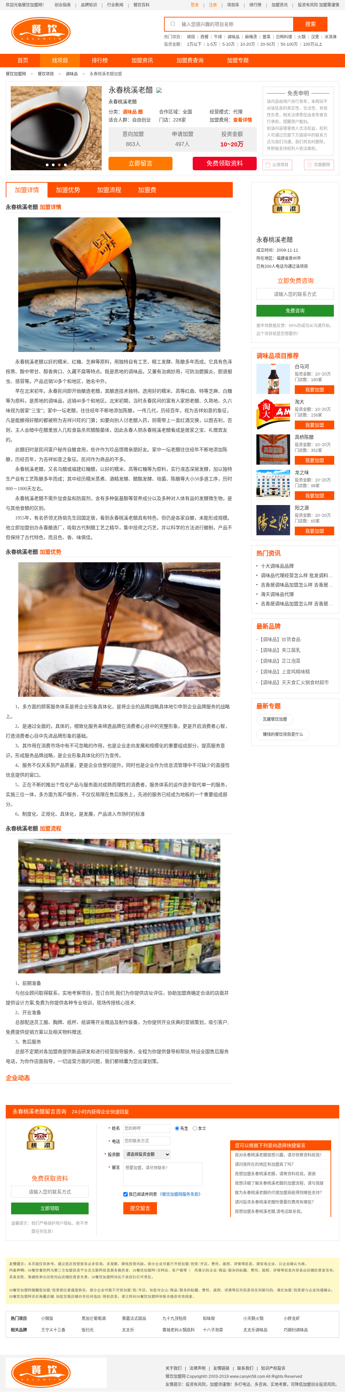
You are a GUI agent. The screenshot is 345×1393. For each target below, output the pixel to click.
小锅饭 (47, 1318)
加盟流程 (109, 190)
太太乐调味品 (255, 1330)
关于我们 (173, 1368)
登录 (195, 5)
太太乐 (128, 1330)
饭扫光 (88, 1330)
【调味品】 (270, 639)
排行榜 (255, 5)
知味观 (209, 1318)
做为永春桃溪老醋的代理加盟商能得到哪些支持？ (279, 1192)
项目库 (233, 5)
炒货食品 (291, 639)
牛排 (218, 37)
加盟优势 (68, 190)
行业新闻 (115, 5)
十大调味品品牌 (277, 566)
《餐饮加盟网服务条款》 (180, 1194)
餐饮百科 (141, 5)
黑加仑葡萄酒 (94, 1318)
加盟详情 (27, 190)
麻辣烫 (251, 37)
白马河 (302, 366)
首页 (23, 60)
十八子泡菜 (213, 1330)
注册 (213, 5)
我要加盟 (314, 389)
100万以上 (312, 44)
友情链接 (221, 1368)
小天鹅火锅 (253, 1318)
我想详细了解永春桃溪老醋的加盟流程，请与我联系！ (279, 1184)
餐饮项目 (46, 74)
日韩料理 (284, 37)
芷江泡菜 (291, 661)
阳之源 (302, 507)
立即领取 (49, 1208)
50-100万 (289, 44)
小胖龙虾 (292, 1318)
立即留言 (140, 163)
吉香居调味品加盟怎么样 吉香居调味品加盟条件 (297, 584)
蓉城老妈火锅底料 (178, 1330)
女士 (201, 1128)
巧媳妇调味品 (296, 1330)
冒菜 (266, 37)
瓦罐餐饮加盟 (275, 719)
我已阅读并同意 (143, 1194)
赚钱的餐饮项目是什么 (283, 734)
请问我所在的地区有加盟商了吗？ (265, 1164)
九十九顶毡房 (174, 1318)
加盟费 (147, 190)
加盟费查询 (190, 60)
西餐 (204, 37)
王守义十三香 (53, 1330)
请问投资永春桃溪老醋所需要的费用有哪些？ (275, 1202)
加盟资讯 (280, 5)
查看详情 (242, 119)
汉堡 (315, 37)
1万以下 (194, 44)
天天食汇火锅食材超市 (305, 682)
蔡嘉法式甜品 (134, 1318)
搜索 (310, 24)
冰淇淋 (330, 37)
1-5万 (212, 44)
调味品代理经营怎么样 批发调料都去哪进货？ (297, 575)
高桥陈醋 (304, 437)
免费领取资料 (225, 163)
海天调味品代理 (277, 594)
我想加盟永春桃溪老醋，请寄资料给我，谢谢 (275, 1174)
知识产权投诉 (273, 1368)
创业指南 (63, 5)
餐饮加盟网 (16, 74)
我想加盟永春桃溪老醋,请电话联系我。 (270, 1211)
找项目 (60, 60)
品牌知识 (89, 5)
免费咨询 (295, 310)
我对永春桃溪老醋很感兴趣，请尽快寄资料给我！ (279, 1155)
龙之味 (302, 472)
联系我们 (245, 1368)
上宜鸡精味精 (296, 671)
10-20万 (247, 44)
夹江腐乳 (291, 650)
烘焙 (191, 37)
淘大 (299, 401)
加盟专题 (238, 60)
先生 (184, 1128)
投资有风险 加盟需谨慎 (318, 5)
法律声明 (197, 1368)
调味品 (233, 37)
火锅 (301, 37)
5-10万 (228, 44)
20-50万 (267, 44)
